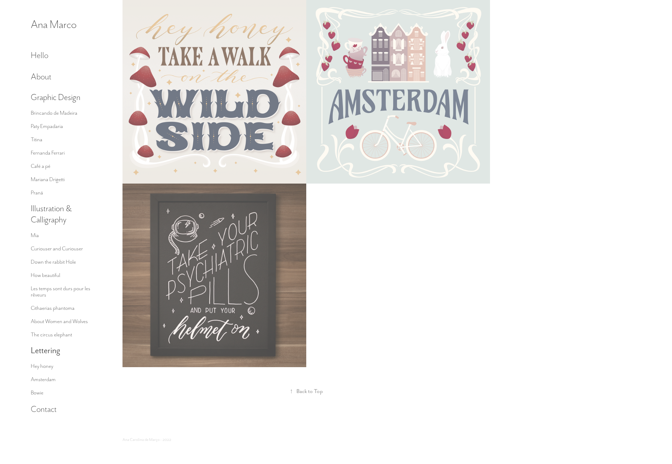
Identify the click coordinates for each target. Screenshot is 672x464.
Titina (36, 139)
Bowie (37, 392)
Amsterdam (43, 379)
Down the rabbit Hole (53, 261)
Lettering (45, 350)
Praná (37, 192)
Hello (39, 55)
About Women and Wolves (59, 321)
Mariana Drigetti (48, 179)
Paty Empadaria (47, 126)
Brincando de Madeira (54, 112)
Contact (44, 409)
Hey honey (42, 366)
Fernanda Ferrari (48, 152)
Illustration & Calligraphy (51, 214)
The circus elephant (51, 334)
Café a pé (40, 166)
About (41, 76)
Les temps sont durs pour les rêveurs (60, 291)
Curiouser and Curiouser (57, 248)
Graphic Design (55, 97)
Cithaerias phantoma (53, 308)
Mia (35, 235)
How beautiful (45, 275)
